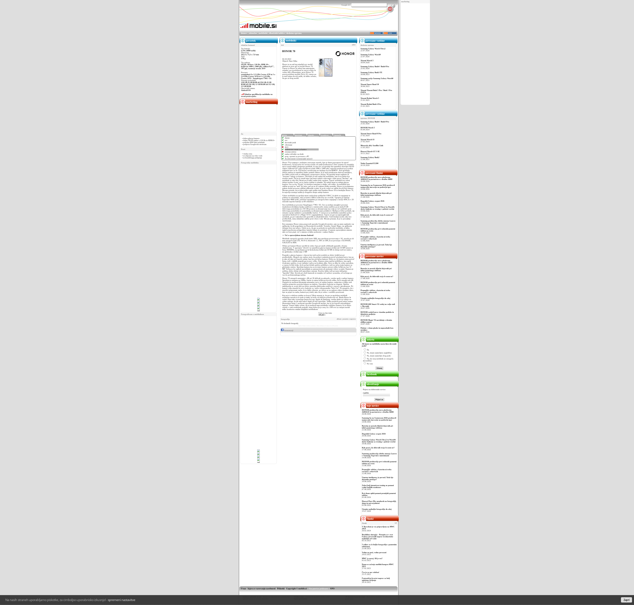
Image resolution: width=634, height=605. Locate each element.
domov (244, 33)
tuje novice (372, 405)
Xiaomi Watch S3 (367, 140)
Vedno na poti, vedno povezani (374, 552)
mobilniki (263, 33)
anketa (370, 339)
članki (369, 518)
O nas (243, 588)
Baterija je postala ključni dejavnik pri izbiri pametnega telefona (376, 194)
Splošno (284, 135)
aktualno (253, 33)
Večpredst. (310, 135)
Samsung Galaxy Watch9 (371, 55)
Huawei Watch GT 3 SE (370, 151)
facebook (371, 374)
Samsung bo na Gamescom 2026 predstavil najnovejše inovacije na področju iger (378, 186)
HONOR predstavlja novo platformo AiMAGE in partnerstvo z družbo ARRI (376, 178)
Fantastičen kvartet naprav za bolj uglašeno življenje (376, 579)
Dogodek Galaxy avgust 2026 (372, 201)
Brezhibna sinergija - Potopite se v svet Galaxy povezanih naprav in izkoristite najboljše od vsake (377, 537)
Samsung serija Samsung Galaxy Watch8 (377, 78)
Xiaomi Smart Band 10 (370, 84)
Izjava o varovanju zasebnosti (262, 588)
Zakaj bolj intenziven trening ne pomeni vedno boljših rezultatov (378, 486)
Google (344, 5)
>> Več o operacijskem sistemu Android (298, 235)
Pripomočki (337, 135)
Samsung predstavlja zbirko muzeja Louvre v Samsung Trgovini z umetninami (378, 222)
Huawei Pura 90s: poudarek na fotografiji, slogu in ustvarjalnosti (379, 502)
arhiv (354, 45)
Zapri (626, 600)
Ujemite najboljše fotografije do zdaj (375, 298)
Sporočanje (298, 135)
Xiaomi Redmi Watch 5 (370, 98)
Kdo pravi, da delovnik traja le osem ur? (377, 215)
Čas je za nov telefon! (370, 572)
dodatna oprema (294, 33)
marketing (405, 1)
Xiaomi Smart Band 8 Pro (371, 134)
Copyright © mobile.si (296, 588)
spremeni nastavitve (121, 600)
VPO (332, 588)
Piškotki (281, 588)
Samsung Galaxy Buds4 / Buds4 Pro (375, 66)
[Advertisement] (415, 54)
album (339, 319)
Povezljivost (324, 135)
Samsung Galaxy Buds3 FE (371, 72)
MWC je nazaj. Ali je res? (372, 558)
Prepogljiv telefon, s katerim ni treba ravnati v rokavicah (375, 238)
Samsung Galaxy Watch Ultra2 (373, 49)
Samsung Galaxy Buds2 (370, 157)
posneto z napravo (349, 319)
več (258, 311)
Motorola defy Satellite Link (372, 145)
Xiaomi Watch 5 (367, 60)
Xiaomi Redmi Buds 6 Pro (371, 104)
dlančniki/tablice (277, 33)
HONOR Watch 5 (368, 128)
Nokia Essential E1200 (369, 163)
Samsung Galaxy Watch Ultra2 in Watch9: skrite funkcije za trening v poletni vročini (378, 208)
